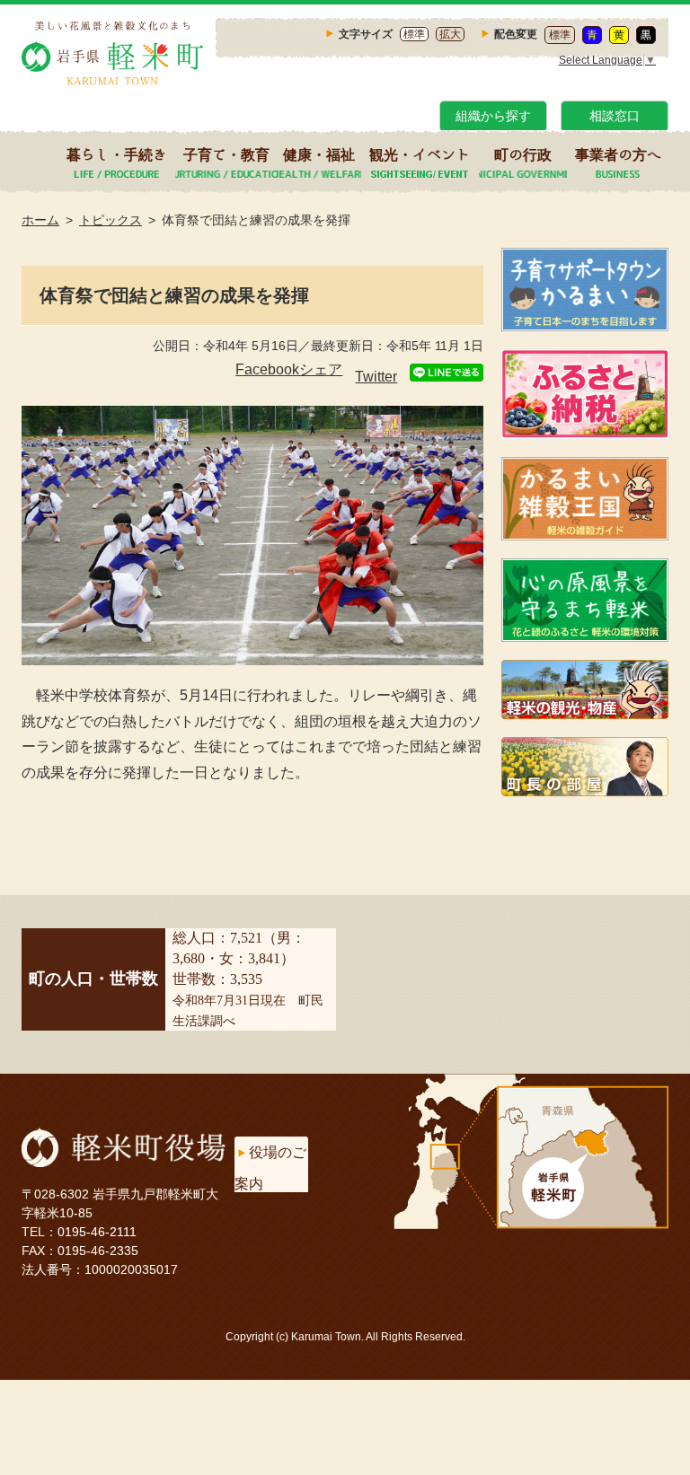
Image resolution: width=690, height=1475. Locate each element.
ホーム (40, 220)
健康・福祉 (319, 154)
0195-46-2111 (97, 1232)
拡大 (450, 34)
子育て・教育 (226, 154)
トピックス (110, 220)
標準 (414, 34)
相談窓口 (614, 116)
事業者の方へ (618, 154)
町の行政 (523, 154)
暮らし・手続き (116, 154)
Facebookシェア (288, 369)
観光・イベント (419, 154)
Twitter (376, 376)
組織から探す (493, 116)
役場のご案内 (270, 1168)
